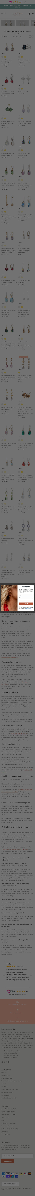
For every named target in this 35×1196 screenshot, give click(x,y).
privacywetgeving (28, 608)
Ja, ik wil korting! (26, 603)
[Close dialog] (33, 585)
